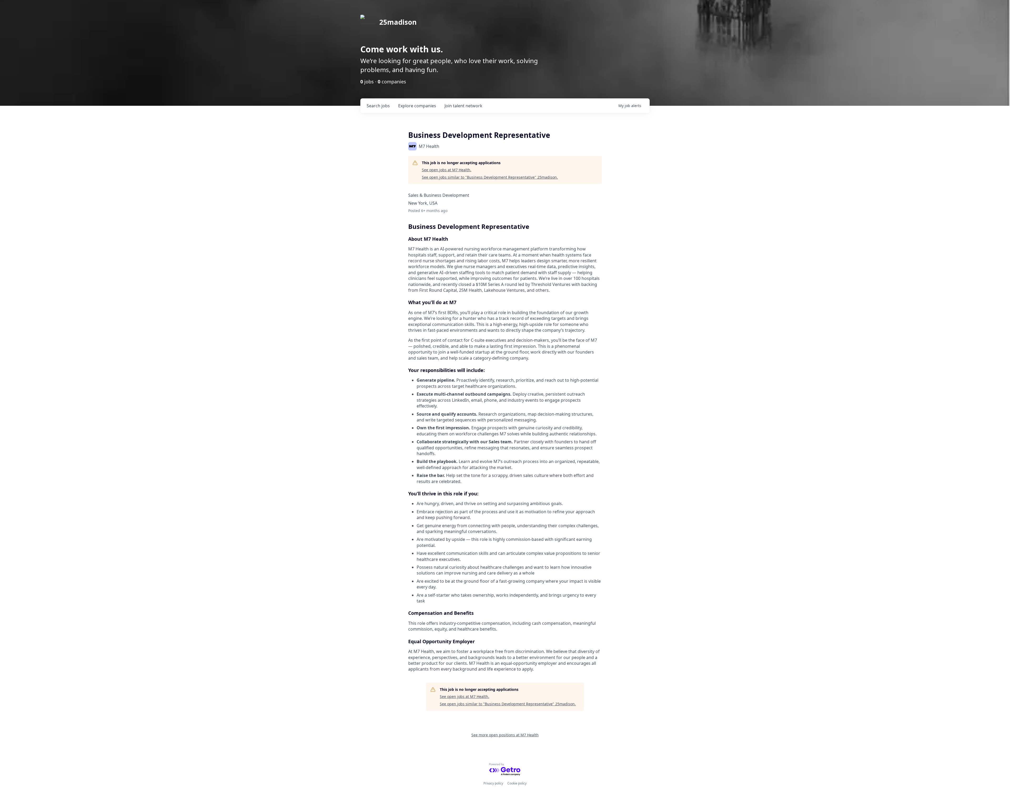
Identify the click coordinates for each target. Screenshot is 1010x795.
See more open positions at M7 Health (505, 734)
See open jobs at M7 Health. (446, 169)
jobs (378, 106)
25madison (398, 22)
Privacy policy (493, 783)
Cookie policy (517, 783)
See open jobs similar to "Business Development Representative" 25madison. (490, 177)
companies (417, 106)
